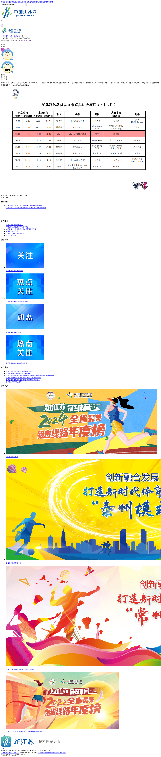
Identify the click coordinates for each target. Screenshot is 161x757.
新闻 (5, 2)
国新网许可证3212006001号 (10, 753)
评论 (11, 2)
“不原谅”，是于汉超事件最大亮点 (17, 227)
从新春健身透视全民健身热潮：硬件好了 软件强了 (23, 380)
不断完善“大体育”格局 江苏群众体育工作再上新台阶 (23, 378)
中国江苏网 (5, 36)
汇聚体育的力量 (11, 235)
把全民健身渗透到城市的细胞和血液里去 (19, 371)
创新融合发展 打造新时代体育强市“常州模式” (21, 669)
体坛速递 (17, 36)
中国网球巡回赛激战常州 (14, 271)
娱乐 (29, 2)
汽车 (32, 2)
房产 (44, 2)
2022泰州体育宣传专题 (13, 563)
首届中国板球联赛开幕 (13, 332)
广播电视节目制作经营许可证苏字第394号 (52, 753)
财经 (41, 2)
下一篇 (3, 735)
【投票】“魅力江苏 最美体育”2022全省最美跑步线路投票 (25, 731)
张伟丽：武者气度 (12, 231)
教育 (38, 2)
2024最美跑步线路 (12, 457)
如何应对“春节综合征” (13, 382)
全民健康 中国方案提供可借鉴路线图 (18, 373)
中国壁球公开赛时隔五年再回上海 (17, 301)
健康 (35, 2)
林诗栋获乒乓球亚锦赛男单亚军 (16, 363)
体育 (23, 2)
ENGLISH (49, 2)
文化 (17, 2)
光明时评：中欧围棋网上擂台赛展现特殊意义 (21, 229)
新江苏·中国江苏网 (25, 40)
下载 (2, 748)
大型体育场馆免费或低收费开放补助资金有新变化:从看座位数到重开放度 (30, 375)
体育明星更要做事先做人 (14, 225)
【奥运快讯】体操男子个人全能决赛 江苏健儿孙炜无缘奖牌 (26, 208)
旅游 (20, 2)
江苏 (8, 2)
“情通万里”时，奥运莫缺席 (15, 233)
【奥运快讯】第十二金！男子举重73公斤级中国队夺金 (24, 205)
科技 (26, 2)
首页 (2, 2)
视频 (14, 2)
